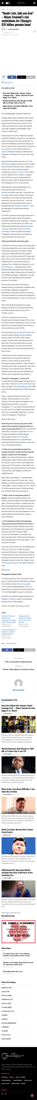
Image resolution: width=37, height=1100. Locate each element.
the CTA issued (28, 486)
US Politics (6, 1035)
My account (28, 1080)
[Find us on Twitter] (5, 1094)
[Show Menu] (2, 3)
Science (4, 1019)
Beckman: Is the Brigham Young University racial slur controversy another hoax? (18, 963)
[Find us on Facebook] (2, 1094)
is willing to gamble (15, 599)
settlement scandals (21, 206)
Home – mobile (20, 1077)
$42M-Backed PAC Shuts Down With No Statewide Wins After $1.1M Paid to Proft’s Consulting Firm (17, 873)
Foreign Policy (7, 999)
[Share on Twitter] (21, 77)
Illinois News (10, 9)
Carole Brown (27, 384)
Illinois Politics (8, 1011)
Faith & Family (7, 996)
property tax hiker (11, 149)
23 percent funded (24, 332)
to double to (21, 172)
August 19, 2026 (17, 794)
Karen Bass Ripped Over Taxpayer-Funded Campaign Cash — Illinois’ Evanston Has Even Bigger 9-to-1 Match (18, 95)
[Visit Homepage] (21, 3)
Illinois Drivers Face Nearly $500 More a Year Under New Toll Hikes (18, 107)
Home (3, 9)
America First (7, 988)
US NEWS (5, 1031)
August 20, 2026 (17, 754)
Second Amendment (9, 1023)
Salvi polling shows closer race (12, 971)
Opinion (4, 1015)
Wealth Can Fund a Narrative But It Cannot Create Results (17, 830)
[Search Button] (34, 3)
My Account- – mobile (18, 1083)
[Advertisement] (18, 55)
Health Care (6, 1003)
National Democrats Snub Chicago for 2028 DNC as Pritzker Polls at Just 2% (17, 101)
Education (6, 992)
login (7, 913)
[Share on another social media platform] (31, 77)
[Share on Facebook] (12, 77)
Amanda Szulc (7, 835)
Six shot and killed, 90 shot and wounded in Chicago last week (8, 632)
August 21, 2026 (17, 713)
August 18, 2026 (17, 878)
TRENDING (5, 1027)
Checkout (5, 1077)
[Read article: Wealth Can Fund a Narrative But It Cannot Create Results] (18, 845)
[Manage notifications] (32, 1095)
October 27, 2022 (8, 32)
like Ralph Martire (20, 386)
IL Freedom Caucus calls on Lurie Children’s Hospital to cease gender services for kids (16, 954)
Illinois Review (13, 29)
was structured (10, 549)
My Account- (5, 1083)
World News (6, 1039)
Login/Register (6, 1080)
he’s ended (21, 437)
